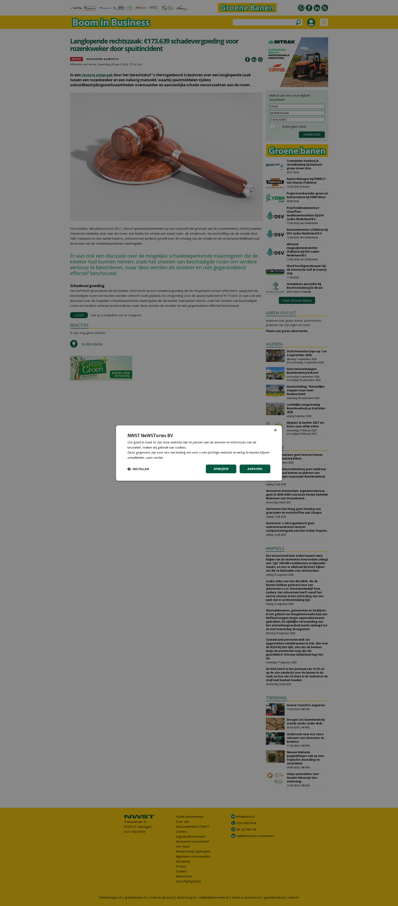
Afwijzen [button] (221, 469)
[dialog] (199, 453)
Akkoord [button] (255, 469)
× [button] (275, 430)
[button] (138, 469)
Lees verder (154, 457)
